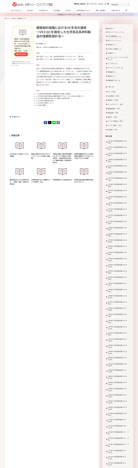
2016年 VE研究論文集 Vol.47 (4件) (118, 185)
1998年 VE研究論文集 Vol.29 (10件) (118, 297)
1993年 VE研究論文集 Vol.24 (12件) (118, 328)
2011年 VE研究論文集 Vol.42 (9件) (118, 216)
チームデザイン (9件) (115, 104)
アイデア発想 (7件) (114, 125)
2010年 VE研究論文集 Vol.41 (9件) (118, 222)
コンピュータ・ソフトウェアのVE (118, 58)
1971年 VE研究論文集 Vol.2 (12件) (117, 464)
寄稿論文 (112, 72)
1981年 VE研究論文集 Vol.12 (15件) (118, 402)
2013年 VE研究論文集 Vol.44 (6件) (118, 204)
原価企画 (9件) (113, 113)
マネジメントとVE (115, 68)
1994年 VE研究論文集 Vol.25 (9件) (118, 321)
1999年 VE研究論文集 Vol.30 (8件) (118, 290)
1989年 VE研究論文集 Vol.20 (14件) (118, 352)
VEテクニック (114, 40)
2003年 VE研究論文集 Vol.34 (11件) (118, 266)
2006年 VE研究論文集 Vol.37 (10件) (118, 247)
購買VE (111, 76)
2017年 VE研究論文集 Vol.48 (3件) (118, 179)
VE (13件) (111, 92)
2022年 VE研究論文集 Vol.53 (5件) (118, 148)
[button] (45, 122)
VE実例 (112, 45)
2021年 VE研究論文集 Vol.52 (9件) (118, 154)
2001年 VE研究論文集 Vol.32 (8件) (118, 278)
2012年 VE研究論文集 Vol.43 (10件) (118, 210)
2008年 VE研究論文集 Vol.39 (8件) (118, 235)
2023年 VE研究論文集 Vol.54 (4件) (118, 142)
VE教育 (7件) (113, 130)
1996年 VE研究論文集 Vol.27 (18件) (118, 309)
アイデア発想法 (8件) (115, 121)
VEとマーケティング (116, 32)
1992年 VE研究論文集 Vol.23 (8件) (118, 334)
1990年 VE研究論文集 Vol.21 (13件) (118, 346)
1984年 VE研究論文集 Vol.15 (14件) (118, 383)
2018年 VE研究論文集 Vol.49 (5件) (118, 173)
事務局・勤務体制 (80, 4)
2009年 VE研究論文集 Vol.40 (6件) (118, 229)
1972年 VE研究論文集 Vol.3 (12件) (117, 458)
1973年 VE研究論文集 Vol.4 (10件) (117, 451)
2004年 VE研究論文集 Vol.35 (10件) (118, 260)
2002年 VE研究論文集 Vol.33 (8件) (118, 272)
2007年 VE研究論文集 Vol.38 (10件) (118, 241)
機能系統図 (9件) (114, 108)
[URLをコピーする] (58, 122)
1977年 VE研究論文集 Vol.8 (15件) (117, 427)
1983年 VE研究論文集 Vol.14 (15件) (118, 390)
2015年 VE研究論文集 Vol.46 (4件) (118, 191)
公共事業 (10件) (114, 96)
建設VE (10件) (113, 100)
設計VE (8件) (113, 117)
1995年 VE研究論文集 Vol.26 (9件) (118, 315)
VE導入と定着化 (115, 49)
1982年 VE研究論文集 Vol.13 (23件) (118, 396)
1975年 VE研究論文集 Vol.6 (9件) (118, 439)
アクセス (100, 4)
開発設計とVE (42, 43)
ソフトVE (112, 63)
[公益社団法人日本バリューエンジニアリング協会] (32, 4)
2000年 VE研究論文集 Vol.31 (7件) (118, 284)
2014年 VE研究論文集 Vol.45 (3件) (118, 198)
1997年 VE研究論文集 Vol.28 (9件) (118, 303)
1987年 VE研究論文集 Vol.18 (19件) (118, 365)
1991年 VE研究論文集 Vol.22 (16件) (118, 340)
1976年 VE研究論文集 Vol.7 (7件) (118, 433)
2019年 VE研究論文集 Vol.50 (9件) (118, 167)
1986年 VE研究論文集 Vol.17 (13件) (118, 371)
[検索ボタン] (126, 10)
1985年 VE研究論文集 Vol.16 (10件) (118, 377)
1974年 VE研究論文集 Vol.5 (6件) (118, 445)
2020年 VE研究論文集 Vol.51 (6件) (118, 160)
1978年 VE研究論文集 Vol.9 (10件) (117, 421)
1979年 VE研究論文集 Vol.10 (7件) (118, 414)
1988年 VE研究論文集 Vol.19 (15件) (118, 359)
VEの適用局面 (114, 36)
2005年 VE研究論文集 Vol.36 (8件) (118, 253)
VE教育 (112, 53)
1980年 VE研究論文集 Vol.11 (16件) (118, 408)
